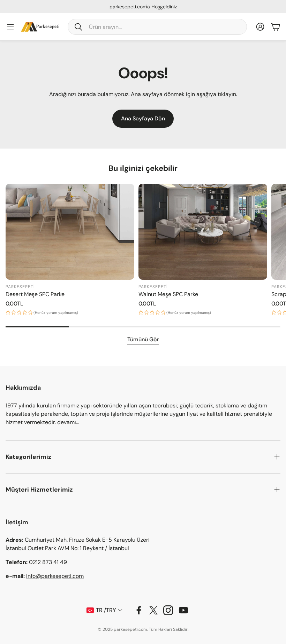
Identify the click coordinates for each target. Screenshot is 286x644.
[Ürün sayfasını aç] (70, 232)
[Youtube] (183, 610)
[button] (157, 26)
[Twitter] (153, 610)
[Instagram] (168, 610)
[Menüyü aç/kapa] (10, 27)
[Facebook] (139, 610)
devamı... (68, 422)
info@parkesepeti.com (55, 576)
